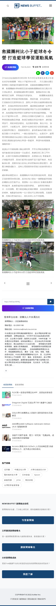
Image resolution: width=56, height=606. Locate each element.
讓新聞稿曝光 (28, 547)
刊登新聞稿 (28, 520)
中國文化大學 (20, 469)
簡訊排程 (29, 480)
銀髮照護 (8, 480)
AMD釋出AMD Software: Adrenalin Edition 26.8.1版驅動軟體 (31, 425)
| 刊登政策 (14, 599)
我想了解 (28, 574)
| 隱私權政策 (32, 599)
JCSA (18, 480)
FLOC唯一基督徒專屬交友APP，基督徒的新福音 (32, 392)
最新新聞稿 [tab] (19, 384)
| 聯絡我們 (41, 599)
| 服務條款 (23, 599)
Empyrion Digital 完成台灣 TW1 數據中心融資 (32, 402)
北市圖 (7, 469)
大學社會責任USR (38, 469)
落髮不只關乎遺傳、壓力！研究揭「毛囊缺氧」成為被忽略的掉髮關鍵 (33, 436)
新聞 (37, 67)
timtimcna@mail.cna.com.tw (25, 329)
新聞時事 (45, 67)
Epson (37, 475)
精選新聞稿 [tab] (7, 384)
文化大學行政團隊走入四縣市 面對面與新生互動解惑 (32, 414)
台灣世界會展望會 (11, 485)
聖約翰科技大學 (11, 475)
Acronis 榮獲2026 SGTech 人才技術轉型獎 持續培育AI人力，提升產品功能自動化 (32, 447)
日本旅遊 (26, 475)
